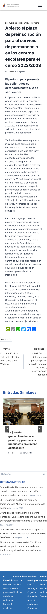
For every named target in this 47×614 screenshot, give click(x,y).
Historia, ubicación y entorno (8, 588)
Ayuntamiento (20, 576)
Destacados (11, 23)
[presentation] (23, 411)
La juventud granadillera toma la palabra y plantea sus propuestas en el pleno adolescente (22, 440)
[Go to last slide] (7, 429)
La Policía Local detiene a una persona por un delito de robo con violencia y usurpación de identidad (37, 362)
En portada (24, 23)
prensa (11, 72)
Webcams (8, 600)
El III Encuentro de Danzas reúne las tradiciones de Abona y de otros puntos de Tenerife (22, 504)
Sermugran (32, 588)
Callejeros (8, 596)
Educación (6, 339)
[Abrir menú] (40, 5)
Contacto (32, 608)
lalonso (14, 453)
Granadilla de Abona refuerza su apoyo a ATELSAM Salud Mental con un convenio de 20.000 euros (23, 533)
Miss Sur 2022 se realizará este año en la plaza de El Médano (9, 356)
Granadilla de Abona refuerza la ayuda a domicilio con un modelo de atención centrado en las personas (21, 491)
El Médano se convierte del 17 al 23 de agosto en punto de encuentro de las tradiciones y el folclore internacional (20, 546)
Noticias (35, 23)
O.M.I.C (30, 584)
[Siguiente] (40, 429)
